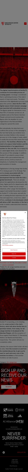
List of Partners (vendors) (7, 245)
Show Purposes (14, 249)
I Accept (14, 257)
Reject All (14, 253)
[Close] (25, 212)
